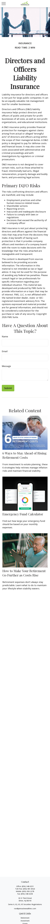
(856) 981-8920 (29, 889)
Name (5, 336)
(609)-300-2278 (28, 891)
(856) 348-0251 (28, 886)
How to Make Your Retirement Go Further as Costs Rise (24, 573)
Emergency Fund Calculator (22, 514)
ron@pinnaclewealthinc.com (25, 908)
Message (6, 366)
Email (5, 351)
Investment (25, 921)
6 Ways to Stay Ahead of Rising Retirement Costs (24, 455)
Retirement (25, 918)
